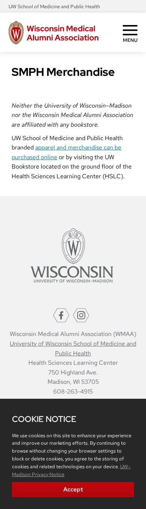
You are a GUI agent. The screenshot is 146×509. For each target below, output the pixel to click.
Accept (73, 489)
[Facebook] (61, 315)
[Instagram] (81, 315)
